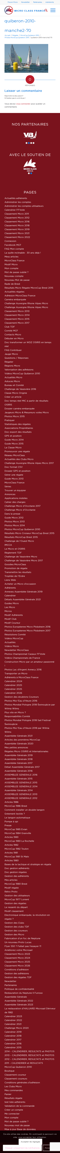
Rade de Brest (12, 284)
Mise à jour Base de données (20, 1129)
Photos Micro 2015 (15, 416)
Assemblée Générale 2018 (18, 759)
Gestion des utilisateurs (17, 895)
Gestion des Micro (14, 934)
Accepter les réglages (30, 1142)
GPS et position (13, 436)
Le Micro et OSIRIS (15, 549)
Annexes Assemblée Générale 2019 (24, 591)
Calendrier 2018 (13, 1036)
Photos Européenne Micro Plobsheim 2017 (27, 630)
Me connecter (12, 1113)
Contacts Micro (13, 334)
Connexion (10, 241)
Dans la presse (12, 514)
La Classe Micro (13, 447)
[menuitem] (12, 2)
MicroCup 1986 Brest (16, 806)
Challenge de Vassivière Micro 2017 (24, 560)
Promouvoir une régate (17, 451)
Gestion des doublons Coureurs (22, 697)
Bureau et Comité (14, 385)
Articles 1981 (11, 852)
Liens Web (10, 580)
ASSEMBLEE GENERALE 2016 (21, 775)
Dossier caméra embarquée (20, 408)
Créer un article (13, 397)
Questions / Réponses (16, 358)
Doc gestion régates (16, 872)
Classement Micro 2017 (17, 323)
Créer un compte (14, 1110)
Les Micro (10, 607)
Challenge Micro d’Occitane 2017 (22, 506)
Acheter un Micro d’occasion (20, 584)
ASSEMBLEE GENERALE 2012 (21, 798)
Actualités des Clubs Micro (19, 459)
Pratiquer (10, 420)
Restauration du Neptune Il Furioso (24, 993)
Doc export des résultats (18, 432)
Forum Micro (13, 2)
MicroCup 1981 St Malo (17, 856)
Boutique (9, 1071)
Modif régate (12, 888)
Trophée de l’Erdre (15, 576)
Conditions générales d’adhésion (22, 1082)
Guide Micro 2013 (14, 478)
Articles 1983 (11, 837)
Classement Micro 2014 (17, 315)
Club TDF (10, 327)
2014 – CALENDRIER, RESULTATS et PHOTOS (29, 1051)
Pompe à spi (11, 821)
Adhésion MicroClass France (20, 295)
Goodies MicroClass (15, 564)
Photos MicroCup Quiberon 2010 (22, 529)
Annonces (10, 494)
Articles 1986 (11, 802)
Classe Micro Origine (16, 393)
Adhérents (49, 2)
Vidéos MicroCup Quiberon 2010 (22, 373)
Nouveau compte (14, 276)
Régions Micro (12, 365)
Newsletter (25, 2)
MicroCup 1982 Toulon (17, 849)
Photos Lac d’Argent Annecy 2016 (23, 669)
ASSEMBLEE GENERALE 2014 (21, 786)
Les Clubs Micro (13, 1086)
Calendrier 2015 (13, 1047)
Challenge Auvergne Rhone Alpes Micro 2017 (29, 463)
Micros (8, 611)
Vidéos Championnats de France (22, 658)
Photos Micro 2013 (15, 521)
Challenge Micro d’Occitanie (20, 510)
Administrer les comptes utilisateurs (24, 206)
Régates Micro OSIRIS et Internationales (26, 751)
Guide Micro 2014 (14, 439)
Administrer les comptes (18, 202)
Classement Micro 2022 (17, 237)
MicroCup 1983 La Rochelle (19, 841)
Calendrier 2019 (13, 1032)
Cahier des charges (15, 502)
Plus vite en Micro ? (15, 712)
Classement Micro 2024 (17, 958)
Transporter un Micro (16, 673)
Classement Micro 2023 (17, 954)
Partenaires (37, 2)
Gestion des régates (15, 903)
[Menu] (51, 10)
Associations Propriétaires (19, 428)
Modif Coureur (12, 623)
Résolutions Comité (15, 634)
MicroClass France (14, 260)
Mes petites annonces (16, 747)
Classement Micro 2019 (17, 229)
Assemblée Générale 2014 (19, 790)
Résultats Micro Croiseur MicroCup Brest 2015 (29, 533)
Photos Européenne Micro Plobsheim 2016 (28, 626)
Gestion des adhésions (17, 973)
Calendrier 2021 (13, 1024)
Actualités (10, 642)
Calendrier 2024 (13, 681)
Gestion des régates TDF (18, 977)
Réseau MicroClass (15, 455)
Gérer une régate (14, 475)
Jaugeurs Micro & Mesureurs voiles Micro (27, 412)
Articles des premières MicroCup (22, 739)
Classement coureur (15, 1074)
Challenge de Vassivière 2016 (20, 389)
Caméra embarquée (15, 299)
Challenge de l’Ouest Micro (19, 541)
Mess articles (11, 256)
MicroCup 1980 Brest (16, 884)
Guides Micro (12, 603)
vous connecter (23, 104)
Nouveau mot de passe (17, 1125)
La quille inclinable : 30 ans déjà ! (23, 252)
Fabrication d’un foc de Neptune (22, 938)
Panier (8, 1094)
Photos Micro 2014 (15, 525)
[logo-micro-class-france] (25, 10)
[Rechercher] (44, 10)
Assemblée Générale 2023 (19, 1004)
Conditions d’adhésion (17, 969)
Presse (8, 825)
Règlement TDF (13, 552)
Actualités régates (14, 291)
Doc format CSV (14, 467)
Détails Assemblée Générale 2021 (23, 599)
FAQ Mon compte (14, 249)
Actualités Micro (13, 377)
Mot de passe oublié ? (16, 272)
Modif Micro (11, 264)
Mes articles (11, 880)
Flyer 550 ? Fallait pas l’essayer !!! (23, 946)
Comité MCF (11, 330)
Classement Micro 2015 (17, 319)
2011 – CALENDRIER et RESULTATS (24, 1063)
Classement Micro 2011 (17, 214)
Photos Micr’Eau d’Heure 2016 (21, 701)
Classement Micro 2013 (17, 311)
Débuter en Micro (14, 338)
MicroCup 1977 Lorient (17, 899)
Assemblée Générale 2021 (18, 736)
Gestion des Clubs (14, 923)
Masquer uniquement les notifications (22, 1148)
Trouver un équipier (15, 490)
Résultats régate (13, 1098)
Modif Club (10, 619)
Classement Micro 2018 (17, 225)
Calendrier (10, 595)
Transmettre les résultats (18, 572)
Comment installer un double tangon (24, 810)
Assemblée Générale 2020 (19, 743)
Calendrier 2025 (13, 685)
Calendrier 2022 (13, 1020)
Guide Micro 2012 (14, 517)
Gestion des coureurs (16, 930)
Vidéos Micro (12, 646)
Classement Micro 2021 (17, 233)
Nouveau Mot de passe (17, 280)
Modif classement (14, 911)
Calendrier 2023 (13, 1016)
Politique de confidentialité (19, 989)
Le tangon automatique (17, 817)
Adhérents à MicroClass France (21, 677)
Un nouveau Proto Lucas (18, 942)
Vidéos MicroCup (14, 638)
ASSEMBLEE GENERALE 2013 (21, 794)
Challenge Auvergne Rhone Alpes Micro (26, 303)
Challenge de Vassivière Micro (21, 556)
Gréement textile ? (15, 813)
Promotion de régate (16, 568)
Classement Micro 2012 (17, 217)
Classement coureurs (16, 1078)
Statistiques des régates (18, 424)
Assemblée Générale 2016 (19, 771)
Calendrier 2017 (13, 1039)
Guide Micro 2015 (14, 443)
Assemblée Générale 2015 (18, 778)
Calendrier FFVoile (15, 210)
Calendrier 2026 (13, 693)
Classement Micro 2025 (17, 962)
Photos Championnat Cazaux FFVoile (25, 654)
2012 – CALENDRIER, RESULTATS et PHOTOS (29, 1059)
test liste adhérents (15, 1102)
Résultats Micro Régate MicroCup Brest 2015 (29, 288)
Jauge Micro (11, 354)
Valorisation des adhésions (19, 369)
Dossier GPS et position (17, 471)
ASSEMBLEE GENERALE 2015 (21, 782)
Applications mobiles (16, 498)
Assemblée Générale (16, 997)
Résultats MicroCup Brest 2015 (21, 537)
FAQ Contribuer (13, 350)
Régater (9, 362)
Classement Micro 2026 (17, 965)
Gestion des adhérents (17, 876)
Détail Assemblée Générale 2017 (22, 767)
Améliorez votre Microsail (18, 950)
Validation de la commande (20, 1106)
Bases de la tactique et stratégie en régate (28, 864)
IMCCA (8, 545)
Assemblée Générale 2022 (19, 1000)
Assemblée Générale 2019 (19, 755)
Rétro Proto (11, 891)
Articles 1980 (12, 860)
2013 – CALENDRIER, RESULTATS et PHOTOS (29, 1055)
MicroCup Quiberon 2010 (18, 1067)
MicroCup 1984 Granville (18, 833)
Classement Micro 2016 (17, 221)
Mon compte (11, 268)
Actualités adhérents (16, 198)
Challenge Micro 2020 (17, 1028)
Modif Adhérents (14, 615)
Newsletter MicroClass (17, 650)
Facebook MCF (13, 245)
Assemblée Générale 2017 (18, 763)
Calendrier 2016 (13, 1043)
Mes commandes (14, 1090)
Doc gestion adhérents (17, 868)
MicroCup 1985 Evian (16, 829)
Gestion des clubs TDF (17, 926)
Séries (8, 486)
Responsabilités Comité (17, 716)
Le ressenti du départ (16, 907)
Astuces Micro (12, 381)
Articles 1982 (11, 845)
